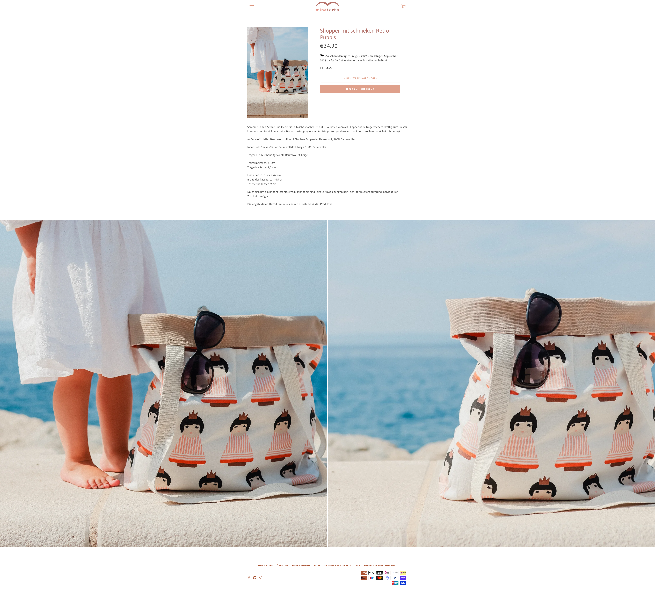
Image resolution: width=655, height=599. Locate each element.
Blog (317, 565)
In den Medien (301, 565)
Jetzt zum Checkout (360, 89)
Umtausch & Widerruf (338, 565)
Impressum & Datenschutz (380, 565)
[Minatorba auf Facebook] (249, 577)
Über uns (282, 565)
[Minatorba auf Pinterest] (254, 577)
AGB (357, 565)
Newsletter (265, 565)
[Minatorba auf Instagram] (260, 577)
